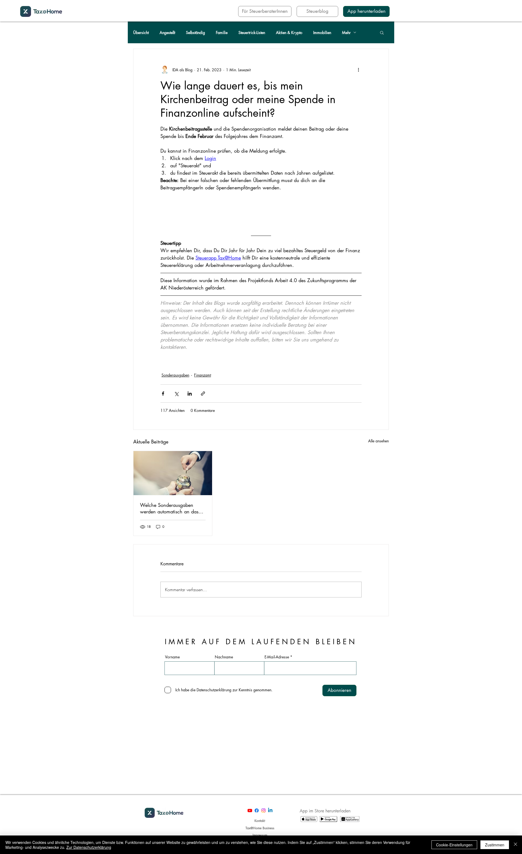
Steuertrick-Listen (251, 32)
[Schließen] (515, 845)
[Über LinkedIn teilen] (189, 393)
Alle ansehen (378, 440)
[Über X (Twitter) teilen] (176, 393)
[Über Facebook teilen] (163, 393)
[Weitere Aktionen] (358, 69)
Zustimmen (494, 844)
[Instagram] (263, 810)
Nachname (224, 657)
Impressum (260, 835)
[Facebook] (256, 810)
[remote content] (261, 211)
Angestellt (167, 32)
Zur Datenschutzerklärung (88, 847)
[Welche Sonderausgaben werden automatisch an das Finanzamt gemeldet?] (172, 473)
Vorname (172, 657)
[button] (381, 32)
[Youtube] (250, 810)
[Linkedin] (270, 810)
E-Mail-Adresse (277, 657)
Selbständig (195, 32)
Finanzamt (202, 375)
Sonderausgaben (175, 375)
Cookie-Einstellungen (454, 844)
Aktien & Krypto (289, 32)
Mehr (346, 32)
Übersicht (141, 32)
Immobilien (322, 32)
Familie (222, 32)
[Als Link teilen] (203, 393)
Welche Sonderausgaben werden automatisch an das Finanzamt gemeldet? (169, 508)
